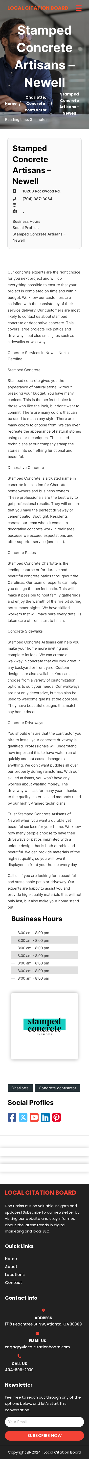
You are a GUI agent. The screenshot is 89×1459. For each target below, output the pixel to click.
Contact (13, 1282)
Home (11, 103)
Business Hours (26, 221)
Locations (15, 1274)
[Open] (79, 8)
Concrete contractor (58, 1088)
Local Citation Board (37, 7)
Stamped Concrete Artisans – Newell (39, 237)
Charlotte (35, 97)
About (11, 1267)
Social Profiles (26, 227)
